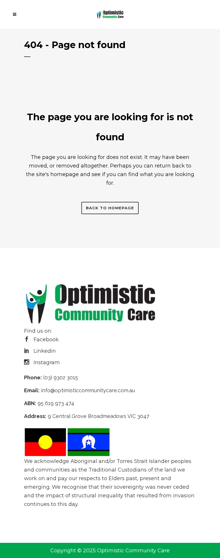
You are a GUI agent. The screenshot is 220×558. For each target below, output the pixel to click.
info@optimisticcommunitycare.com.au (88, 390)
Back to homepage (110, 208)
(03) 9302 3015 (60, 377)
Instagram (47, 362)
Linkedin (45, 351)
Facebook (46, 339)
